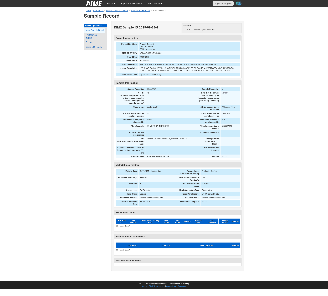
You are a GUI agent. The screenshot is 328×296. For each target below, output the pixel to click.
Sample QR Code (94, 46)
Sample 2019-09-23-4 (140, 10)
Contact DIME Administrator (153, 286)
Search (110, 3)
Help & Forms (154, 3)
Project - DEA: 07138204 (117, 10)
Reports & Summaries (130, 3)
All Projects (98, 10)
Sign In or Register (223, 3)
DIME (88, 10)
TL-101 (89, 42)
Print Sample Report (91, 36)
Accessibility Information (176, 286)
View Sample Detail (95, 30)
